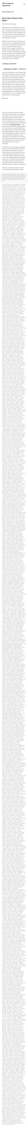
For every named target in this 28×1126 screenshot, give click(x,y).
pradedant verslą (11, 989)
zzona (11, 846)
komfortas (10, 396)
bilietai (22, 863)
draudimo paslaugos (11, 779)
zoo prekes (4, 609)
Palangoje (4, 928)
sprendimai (4, 472)
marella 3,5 (4, 608)
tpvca (11, 383)
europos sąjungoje (20, 739)
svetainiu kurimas (11, 512)
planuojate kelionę (19, 705)
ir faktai (13, 758)
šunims (17, 330)
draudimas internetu (6, 382)
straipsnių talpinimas (14, 429)
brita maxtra (4, 606)
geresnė (4, 948)
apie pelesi (13, 514)
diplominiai (7, 963)
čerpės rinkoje (17, 763)
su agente (9, 453)
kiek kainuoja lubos (16, 308)
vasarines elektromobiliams (8, 496)
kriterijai (4, 441)
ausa (10, 861)
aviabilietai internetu (18, 922)
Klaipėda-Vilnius (17, 434)
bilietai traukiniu (5, 865)
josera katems (17, 321)
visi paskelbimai (10, 903)
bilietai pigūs (13, 866)
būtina (17, 439)
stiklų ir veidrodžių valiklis (7, 721)
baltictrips (4, 859)
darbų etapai (4, 966)
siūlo (8, 358)
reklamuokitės (5, 893)
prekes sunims (5, 342)
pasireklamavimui (9, 881)
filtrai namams (15, 199)
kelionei (19, 376)
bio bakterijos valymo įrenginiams (12, 982)
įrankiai (9, 986)
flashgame (5, 849)
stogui (22, 398)
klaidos (14, 377)
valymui (9, 413)
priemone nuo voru (14, 247)
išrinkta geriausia (10, 457)
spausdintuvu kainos (18, 634)
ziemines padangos (19, 540)
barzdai (9, 435)
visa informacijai (8, 894)
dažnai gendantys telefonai (17, 264)
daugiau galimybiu (14, 508)
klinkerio (15, 400)
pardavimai (18, 395)
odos (11, 451)
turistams (19, 929)
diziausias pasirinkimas (7, 494)
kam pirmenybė (22, 696)
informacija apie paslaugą (7, 674)
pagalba (3, 737)
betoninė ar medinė (9, 727)
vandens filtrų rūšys (6, 214)
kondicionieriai (5, 858)
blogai (24, 916)
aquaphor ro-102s (6, 234)
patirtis (11, 731)
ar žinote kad (15, 468)
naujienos (9, 334)
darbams (22, 437)
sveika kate (13, 312)
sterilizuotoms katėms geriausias (17, 263)
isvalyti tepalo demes (11, 533)
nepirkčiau (16, 404)
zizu (15, 905)
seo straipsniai (15, 923)
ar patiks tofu (22, 332)
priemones (10, 421)
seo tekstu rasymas (6, 513)
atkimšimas (12, 752)
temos (3, 963)
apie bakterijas (9, 363)
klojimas (4, 402)
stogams (21, 997)
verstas (16, 399)
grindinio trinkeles (19, 680)
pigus (16, 775)
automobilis (4, 980)
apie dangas (12, 402)
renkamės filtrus (8, 350)
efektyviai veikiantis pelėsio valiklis (18, 273)
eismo (24, 446)
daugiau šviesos (5, 403)
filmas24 (17, 846)
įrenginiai (8, 369)
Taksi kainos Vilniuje (10, 69)
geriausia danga (17, 732)
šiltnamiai (15, 595)
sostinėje (17, 918)
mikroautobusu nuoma (16, 782)
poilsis (5, 919)
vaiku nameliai (18, 617)
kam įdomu (14, 880)
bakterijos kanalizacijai (19, 293)
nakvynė (10, 938)
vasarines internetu (11, 485)
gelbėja (23, 434)
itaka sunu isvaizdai (19, 571)
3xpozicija (4, 850)
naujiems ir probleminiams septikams (13, 659)
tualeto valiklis (10, 634)
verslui (8, 990)
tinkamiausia (8, 770)
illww (16, 853)
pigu (21, 933)
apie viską (23, 875)
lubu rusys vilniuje (7, 310)
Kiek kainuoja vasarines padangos (9, 547)
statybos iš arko (22, 673)
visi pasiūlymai (19, 892)
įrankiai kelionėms (7, 900)
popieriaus (22, 450)
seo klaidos (4, 509)
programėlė (10, 776)
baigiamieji (15, 962)
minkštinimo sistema (12, 189)
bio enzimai (18, 687)
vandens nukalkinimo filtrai (17, 219)
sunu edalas (22, 320)
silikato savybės (11, 473)
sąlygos (11, 358)
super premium (9, 320)
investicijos (4, 442)
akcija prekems (13, 579)
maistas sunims (12, 596)
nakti (11, 928)
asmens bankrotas (12, 739)
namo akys (10, 390)
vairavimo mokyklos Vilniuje (8, 945)
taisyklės (19, 890)
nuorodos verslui (16, 455)
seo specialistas (21, 505)
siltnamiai (20, 310)
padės (18, 425)
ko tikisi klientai (12, 670)
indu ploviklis (11, 638)
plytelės (21, 469)
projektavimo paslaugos (7, 972)
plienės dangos (5, 998)
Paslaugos (14, 174)
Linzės (24, 613)
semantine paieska (6, 508)
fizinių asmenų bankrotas (18, 845)
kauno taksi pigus (12, 175)
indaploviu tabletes (11, 687)
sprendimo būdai (20, 361)
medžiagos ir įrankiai (15, 437)
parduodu (15, 446)
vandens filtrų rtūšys (15, 206)
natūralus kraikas (10, 605)
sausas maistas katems (17, 325)
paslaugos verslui (16, 879)
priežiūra (14, 395)
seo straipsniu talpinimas (13, 252)
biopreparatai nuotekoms (7, 622)
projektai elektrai (16, 975)
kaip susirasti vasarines (19, 503)
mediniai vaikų (21, 610)
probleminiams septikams (20, 665)
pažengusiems (10, 959)
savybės (10, 446)
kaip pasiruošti (10, 699)
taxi (3, 778)
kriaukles (21, 290)
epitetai (15, 704)
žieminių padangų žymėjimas (13, 185)
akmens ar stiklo (12, 466)
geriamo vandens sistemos (14, 220)
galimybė (5, 390)
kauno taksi (6, 175)
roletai (9, 931)
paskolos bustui (17, 552)
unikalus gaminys (10, 749)
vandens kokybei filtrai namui (11, 205)
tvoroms (21, 727)
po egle (21, 403)
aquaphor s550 (8, 242)
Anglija (19, 909)
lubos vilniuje (14, 310)
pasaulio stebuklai (10, 854)
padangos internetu (16, 483)
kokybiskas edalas (19, 339)
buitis (20, 291)
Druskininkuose (16, 953)
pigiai (19, 446)
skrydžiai (22, 429)
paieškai (9, 888)
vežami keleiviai (6, 693)
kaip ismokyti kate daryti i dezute (13, 343)
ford (24, 898)
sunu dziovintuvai (14, 324)
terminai (13, 391)
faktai (23, 732)
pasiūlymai (20, 373)
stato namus (5, 678)
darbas (7, 957)
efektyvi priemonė (9, 750)
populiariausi (13, 372)
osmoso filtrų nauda (12, 192)
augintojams (20, 351)
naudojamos (16, 415)
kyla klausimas (18, 752)
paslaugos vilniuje (21, 656)
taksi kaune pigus (21, 178)
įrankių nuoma (18, 684)
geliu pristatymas (21, 639)
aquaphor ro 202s (5, 245)
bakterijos (14, 361)
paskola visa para (5, 518)
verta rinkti (4, 435)
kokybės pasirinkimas (11, 709)
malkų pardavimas (20, 669)
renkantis (21, 404)
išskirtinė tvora (5, 723)
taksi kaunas (10, 178)
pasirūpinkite (16, 396)
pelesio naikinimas (10, 626)
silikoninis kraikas (14, 326)
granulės (17, 945)
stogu (8, 928)
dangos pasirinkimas (12, 713)
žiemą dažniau (17, 756)
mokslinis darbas (18, 957)
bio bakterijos (10, 365)
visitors (6, 922)
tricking (24, 846)
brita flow (18, 608)
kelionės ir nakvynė (15, 459)
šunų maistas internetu (20, 940)
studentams (21, 963)
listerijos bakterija (9, 298)
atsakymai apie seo (20, 509)
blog (24, 907)
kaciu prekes (11, 941)
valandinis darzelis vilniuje (7, 321)
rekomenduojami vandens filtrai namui (17, 207)
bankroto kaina (18, 741)
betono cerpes (5, 680)
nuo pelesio (20, 649)
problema (21, 358)
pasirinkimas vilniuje (14, 303)
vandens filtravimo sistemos (18, 197)
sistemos (23, 915)
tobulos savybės (21, 766)
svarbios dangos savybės (17, 476)
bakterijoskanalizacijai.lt (16, 643)
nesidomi (4, 376)
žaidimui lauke (10, 610)
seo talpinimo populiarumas (17, 481)
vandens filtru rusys (6, 233)
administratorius (12, 747)
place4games (15, 848)
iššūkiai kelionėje (18, 692)
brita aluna (14, 606)
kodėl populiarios (13, 697)
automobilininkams (6, 889)
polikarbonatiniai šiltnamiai (14, 346)
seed (14, 846)
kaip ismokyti (20, 578)
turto (7, 380)
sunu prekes (5, 941)
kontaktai (21, 333)
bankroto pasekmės (16, 735)
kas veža (12, 693)
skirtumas (17, 950)
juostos (10, 858)
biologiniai (4, 370)
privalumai (4, 404)
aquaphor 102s (21, 243)
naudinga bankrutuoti (12, 745)
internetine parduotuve (7, 184)
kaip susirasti (8, 456)
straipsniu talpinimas (12, 919)
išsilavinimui (22, 964)
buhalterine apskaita (6, 302)
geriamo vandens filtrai (12, 225)
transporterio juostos (10, 862)
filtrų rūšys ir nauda (21, 189)
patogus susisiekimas (6, 708)
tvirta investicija (10, 728)
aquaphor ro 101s (13, 243)
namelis (4, 616)
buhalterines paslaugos (12, 656)
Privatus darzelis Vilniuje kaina (14, 284)
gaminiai (20, 399)
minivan (4, 854)
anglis (7, 670)
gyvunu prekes (5, 332)
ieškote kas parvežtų (6, 695)
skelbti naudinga (19, 736)
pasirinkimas (5, 396)
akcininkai (21, 849)
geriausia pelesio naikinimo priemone (10, 516)
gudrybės (23, 951)
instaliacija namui (6, 970)
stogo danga (11, 680)
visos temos (5, 892)
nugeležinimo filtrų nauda (7, 215)
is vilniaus (18, 779)
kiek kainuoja (10, 658)
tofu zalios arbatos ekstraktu (12, 313)
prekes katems (22, 341)
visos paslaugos (18, 903)
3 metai (21, 737)
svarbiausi (16, 358)
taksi (25, 775)
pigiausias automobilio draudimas (13, 691)
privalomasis (4, 387)
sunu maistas (16, 320)
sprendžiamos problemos (12, 360)
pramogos (14, 949)
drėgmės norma (14, 465)
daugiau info (9, 373)
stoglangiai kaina (21, 944)
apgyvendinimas (11, 918)
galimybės (21, 374)
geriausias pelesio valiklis (8, 276)
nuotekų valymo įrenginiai (13, 418)
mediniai (16, 394)
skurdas (13, 849)
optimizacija (18, 984)
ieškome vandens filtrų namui (8, 203)
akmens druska (21, 521)
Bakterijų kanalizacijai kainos (11, 286)
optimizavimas (6, 910)
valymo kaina (19, 413)
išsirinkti (9, 395)
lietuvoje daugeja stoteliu (18, 267)
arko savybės (18, 472)
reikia (12, 415)
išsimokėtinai (8, 920)
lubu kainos (23, 308)
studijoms (21, 959)
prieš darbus (10, 822)
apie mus (4, 334)
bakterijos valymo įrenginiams (9, 984)
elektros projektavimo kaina (8, 977)
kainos (18, 370)
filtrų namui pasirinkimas (7, 198)
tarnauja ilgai (12, 730)
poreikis (23, 994)
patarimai (4, 358)
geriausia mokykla (16, 456)
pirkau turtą (9, 455)
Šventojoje (14, 929)
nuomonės (19, 884)
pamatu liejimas (22, 677)
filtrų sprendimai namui (19, 202)
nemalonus (4, 368)
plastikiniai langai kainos (7, 944)
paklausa (15, 938)
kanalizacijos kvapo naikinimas (15, 678)
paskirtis (19, 411)
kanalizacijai (5, 355)
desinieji (18, 850)
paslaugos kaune (5, 774)
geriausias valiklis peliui (16, 272)
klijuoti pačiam (5, 466)
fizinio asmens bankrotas (7, 734)
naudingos (4, 409)
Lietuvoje (18, 989)
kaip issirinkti (5, 346)
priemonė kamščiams (6, 715)
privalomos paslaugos (6, 386)
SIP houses (15, 290)
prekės (8, 459)
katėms (21, 330)
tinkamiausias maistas (17, 350)
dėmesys (19, 769)
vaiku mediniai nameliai (12, 616)
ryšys (18, 377)
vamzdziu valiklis (20, 718)
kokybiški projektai (17, 968)
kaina (22, 359)
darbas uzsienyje (12, 780)
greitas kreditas (18, 526)
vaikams (23, 291)
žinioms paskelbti (18, 887)
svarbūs (11, 912)
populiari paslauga (14, 706)
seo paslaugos (10, 460)
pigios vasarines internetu (15, 499)
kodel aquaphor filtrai (14, 237)
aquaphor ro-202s (8, 240)
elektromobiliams (5, 316)
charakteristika (9, 400)
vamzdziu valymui (10, 665)
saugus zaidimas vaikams (7, 294)
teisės (24, 876)
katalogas (13, 875)
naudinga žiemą (16, 390)
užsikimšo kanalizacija (10, 759)
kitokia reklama (15, 897)
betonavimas (4, 448)
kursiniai (16, 964)
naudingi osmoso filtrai (16, 195)
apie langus (7, 874)
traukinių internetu (6, 866)
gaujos (22, 452)
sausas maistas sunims (16, 564)
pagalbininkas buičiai (17, 714)
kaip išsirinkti (21, 400)
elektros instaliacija (16, 931)
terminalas (11, 957)
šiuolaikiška (9, 988)
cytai (17, 849)
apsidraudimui (10, 872)
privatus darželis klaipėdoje (16, 648)
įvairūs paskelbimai (6, 876)
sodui (18, 594)
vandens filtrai (5, 220)
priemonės (4, 360)
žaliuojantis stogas (6, 474)
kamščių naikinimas (6, 753)
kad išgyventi (11, 893)
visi (9, 438)
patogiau (8, 705)
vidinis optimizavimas (20, 523)
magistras (4, 964)
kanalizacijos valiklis (7, 923)
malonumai (7, 464)
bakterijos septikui (15, 654)
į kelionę (14, 890)
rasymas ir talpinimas (6, 483)
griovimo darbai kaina (12, 639)
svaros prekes (11, 778)
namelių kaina (5, 612)
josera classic (23, 275)
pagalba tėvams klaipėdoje (12, 644)
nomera (22, 850)
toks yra (21, 771)
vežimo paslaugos (21, 435)
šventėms (13, 433)
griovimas (16, 629)
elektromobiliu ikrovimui (7, 552)
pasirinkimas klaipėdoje (7, 647)
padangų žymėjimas (17, 184)
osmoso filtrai (8, 188)
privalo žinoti (18, 761)
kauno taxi (19, 175)
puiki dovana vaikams (13, 256)
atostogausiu (17, 854)
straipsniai (8, 352)
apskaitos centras (19, 855)
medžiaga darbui (11, 966)
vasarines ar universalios (17, 482)
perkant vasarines (18, 501)
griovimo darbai (5, 679)
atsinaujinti (17, 463)
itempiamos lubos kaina (15, 307)
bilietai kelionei (17, 883)
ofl (20, 846)
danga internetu (5, 469)
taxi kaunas (4, 179)
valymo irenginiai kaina (15, 651)
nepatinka (8, 359)
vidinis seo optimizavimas (7, 278)
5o (4, 846)
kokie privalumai (5, 731)
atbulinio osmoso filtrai (13, 221)
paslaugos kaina (15, 924)
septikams (4, 634)
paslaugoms (16, 902)
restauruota (11, 463)
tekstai (8, 875)
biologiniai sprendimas (18, 754)
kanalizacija (13, 359)
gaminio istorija (21, 713)
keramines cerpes (12, 669)
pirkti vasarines (21, 492)
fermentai (10, 411)
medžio (14, 451)
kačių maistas (12, 940)
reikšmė (24, 958)
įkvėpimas (4, 988)
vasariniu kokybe (6, 488)
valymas (16, 417)
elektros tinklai (5, 973)
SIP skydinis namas (17, 288)
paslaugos (22, 459)
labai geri (14, 914)
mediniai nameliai (22, 614)
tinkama (21, 396)
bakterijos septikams (6, 667)
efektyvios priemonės (6, 361)
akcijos (15, 378)
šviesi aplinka (22, 394)
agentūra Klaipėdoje (16, 453)
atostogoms (5, 378)
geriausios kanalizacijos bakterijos (9, 300)
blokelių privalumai (20, 730)
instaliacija (20, 973)
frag (3, 922)
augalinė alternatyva (7, 333)
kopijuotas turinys (6, 511)
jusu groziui (19, 858)
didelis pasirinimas (13, 766)
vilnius (22, 776)
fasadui (16, 473)
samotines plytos (13, 679)
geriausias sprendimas (10, 712)
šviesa (9, 391)
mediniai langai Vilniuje (20, 941)
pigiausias (10, 772)
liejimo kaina (5, 438)
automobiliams (11, 877)
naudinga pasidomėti (9, 767)
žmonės (8, 426)
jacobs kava (9, 859)
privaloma (9, 960)
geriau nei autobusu (13, 696)
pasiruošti (14, 425)
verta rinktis (14, 710)
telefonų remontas (20, 249)
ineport (14, 850)
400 (10, 452)
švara (24, 365)
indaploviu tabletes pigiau (14, 717)
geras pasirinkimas (10, 761)
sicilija (16, 520)
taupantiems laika (18, 486)
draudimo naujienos (11, 428)
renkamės (11, 367)
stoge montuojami (22, 389)
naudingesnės (5, 417)
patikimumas (10, 636)
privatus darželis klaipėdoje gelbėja (12, 645)
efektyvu (4, 416)
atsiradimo (8, 932)
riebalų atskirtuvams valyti (17, 770)
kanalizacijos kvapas (11, 591)
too (2, 846)
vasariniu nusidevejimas (12, 500)
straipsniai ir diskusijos (7, 879)
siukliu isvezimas (10, 621)
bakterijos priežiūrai (15, 667)
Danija (24, 905)
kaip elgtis (8, 737)
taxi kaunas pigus (10, 179)
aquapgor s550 (14, 234)
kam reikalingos (20, 911)
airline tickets (5, 861)
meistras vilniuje (14, 319)
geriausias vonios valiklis (7, 265)
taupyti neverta (18, 767)
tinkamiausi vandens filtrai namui (13, 201)
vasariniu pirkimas (6, 487)
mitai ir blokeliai (13, 470)
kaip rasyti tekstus (11, 509)
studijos (10, 962)
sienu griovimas (14, 635)
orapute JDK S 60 (17, 636)
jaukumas (12, 406)
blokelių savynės (14, 474)
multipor (4, 682)
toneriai (11, 631)
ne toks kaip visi (12, 718)
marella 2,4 (19, 606)
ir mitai (9, 758)
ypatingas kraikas (5, 579)
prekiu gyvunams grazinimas (13, 315)
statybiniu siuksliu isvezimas (16, 652)
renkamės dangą (13, 769)
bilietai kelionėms (6, 868)
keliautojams (10, 902)
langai (12, 394)
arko (16, 682)
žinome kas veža (17, 699)
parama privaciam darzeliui (17, 302)
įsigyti (8, 402)
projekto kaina (16, 972)
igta (11, 848)
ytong (8, 682)
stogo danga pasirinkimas (17, 625)
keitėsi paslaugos (15, 771)
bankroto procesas (14, 744)
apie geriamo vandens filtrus (17, 193)
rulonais (17, 724)
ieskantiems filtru (19, 352)
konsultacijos (21, 900)
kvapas (15, 367)
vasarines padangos (11, 540)
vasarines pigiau (22, 487)
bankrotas (9, 735)
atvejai (23, 391)
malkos (3, 670)
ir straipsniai (8, 880)
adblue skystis (20, 300)
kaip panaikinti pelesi (10, 627)
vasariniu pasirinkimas (14, 491)
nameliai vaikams (12, 612)
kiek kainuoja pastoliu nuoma (16, 675)
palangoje (4, 863)
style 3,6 (13, 608)
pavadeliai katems (6, 341)
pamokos (22, 989)
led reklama (10, 348)
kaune (3, 771)
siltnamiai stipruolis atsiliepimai (17, 295)
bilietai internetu (18, 865)
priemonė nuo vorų (12, 249)
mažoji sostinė (13, 774)
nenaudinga (13, 438)
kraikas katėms (19, 600)
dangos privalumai (9, 732)
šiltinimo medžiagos (11, 671)
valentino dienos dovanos (15, 641)
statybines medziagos (12, 683)
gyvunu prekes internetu (8, 335)
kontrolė (8, 385)
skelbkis (9, 887)
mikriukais (21, 706)
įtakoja (14, 403)
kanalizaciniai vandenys (7, 661)
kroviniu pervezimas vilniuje (8, 853)
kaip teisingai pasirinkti (12, 702)
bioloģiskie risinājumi (17, 299)
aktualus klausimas (15, 753)
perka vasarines (5, 491)
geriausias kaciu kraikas (20, 259)
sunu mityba (9, 337)
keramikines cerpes (21, 679)
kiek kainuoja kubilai (6, 264)
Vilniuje (15, 909)
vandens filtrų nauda (10, 212)
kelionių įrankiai (16, 894)
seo (19, 635)
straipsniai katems (6, 312)
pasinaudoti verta (12, 743)
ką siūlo (20, 772)
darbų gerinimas (11, 448)
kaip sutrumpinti (10, 692)
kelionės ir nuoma (9, 434)
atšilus (8, 376)
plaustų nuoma (18, 457)
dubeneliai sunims (6, 324)
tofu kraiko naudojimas (14, 332)
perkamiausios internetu (16, 601)
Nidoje (3, 937)
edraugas (22, 918)
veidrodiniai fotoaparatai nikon (8, 522)
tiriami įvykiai (18, 385)
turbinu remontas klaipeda (18, 311)
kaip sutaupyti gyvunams (7, 565)
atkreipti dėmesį (5, 697)
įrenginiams (19, 408)
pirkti (19, 393)
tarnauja (14, 411)
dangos (12, 399)
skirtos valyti (15, 422)
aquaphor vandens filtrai (12, 223)
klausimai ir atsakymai (19, 387)
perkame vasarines (14, 504)
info (22, 328)
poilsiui (23, 929)
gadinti (13, 413)
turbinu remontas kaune (7, 311)
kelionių (4, 383)
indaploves (20, 689)
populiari (22, 402)
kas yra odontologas (19, 605)
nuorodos (14, 334)
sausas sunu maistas (16, 328)
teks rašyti (24, 960)
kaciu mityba (9, 317)
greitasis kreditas (10, 526)
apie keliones (4, 877)
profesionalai (5, 446)
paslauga (10, 377)
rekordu (8, 447)
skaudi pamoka (5, 747)
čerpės (16, 749)
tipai (12, 369)
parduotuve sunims (6, 479)
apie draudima (19, 877)
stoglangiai (22, 390)
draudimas (9, 420)
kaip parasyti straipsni (6, 507)
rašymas (21, 912)
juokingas (4, 852)
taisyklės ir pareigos (19, 693)
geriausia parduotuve (6, 574)
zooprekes (11, 922)
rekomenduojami (5, 470)
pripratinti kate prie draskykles (17, 530)
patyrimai (17, 893)
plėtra (16, 958)
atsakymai (20, 470)
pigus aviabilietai (6, 848)
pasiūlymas (19, 905)
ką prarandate (11, 701)
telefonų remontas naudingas (8, 259)
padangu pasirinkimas (11, 544)
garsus (20, 852)
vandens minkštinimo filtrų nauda (16, 216)
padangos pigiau (5, 542)
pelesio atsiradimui (20, 514)
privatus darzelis (13, 304)
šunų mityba (20, 599)
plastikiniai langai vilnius (17, 861)
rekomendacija (5, 424)
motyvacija (9, 441)
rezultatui (16, 912)
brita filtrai (19, 604)
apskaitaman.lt (17, 658)
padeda (14, 363)
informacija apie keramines (7, 763)
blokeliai (14, 441)
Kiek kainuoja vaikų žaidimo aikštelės (10, 280)
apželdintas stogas (11, 472)
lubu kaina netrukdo (12, 306)
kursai (20, 876)
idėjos (9, 442)
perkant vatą (16, 469)
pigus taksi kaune (19, 176)
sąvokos (3, 389)
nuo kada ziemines (6, 295)
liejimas (17, 448)
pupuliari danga (5, 769)
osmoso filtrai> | (15, 186)
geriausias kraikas (6, 603)
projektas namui (20, 971)
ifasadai (16, 447)
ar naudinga (5, 463)
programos (4, 658)
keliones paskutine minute (18, 859)
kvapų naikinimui (11, 826)
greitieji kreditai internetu (15, 527)
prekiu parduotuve (11, 339)
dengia (3, 399)
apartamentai (5, 929)
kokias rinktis (14, 715)
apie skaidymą (14, 757)
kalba (9, 906)
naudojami (7, 443)
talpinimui (11, 905)
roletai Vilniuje (5, 942)
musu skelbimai (22, 848)
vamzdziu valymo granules (7, 662)
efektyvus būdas (10, 704)
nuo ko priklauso (21, 704)
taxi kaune (16, 179)
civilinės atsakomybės (14, 381)
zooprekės (20, 603)
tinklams (14, 933)
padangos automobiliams (7, 478)
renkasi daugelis (11, 461)
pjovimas (7, 451)
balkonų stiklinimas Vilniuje (15, 942)
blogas (3, 352)
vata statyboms (22, 473)
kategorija (14, 920)
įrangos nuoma (14, 677)
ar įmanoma (23, 461)
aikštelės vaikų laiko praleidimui (16, 258)
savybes (4, 447)
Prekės (18, 174)
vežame (24, 692)
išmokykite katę (16, 317)
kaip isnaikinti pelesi (10, 517)
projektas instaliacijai (18, 976)
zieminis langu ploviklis (7, 539)
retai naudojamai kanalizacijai (18, 666)
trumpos (9, 911)
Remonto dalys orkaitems (7, 290)
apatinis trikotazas (6, 640)
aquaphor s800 (14, 233)
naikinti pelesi (10, 629)
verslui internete (10, 985)
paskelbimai (20, 872)
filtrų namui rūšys (16, 208)
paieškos (8, 439)
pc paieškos (14, 435)
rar (23, 920)
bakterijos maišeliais (7, 666)
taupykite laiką (21, 745)
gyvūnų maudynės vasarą (11, 599)
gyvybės (22, 382)
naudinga (4, 395)
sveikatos (23, 380)
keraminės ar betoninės (7, 762)
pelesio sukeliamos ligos (20, 517)
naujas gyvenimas (15, 737)
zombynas (20, 920)
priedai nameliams (17, 609)
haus (11, 682)
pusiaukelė (18, 960)
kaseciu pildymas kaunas (7, 632)
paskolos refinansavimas (12, 529)
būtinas (3, 374)
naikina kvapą (10, 754)
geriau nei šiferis (17, 748)
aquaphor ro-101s (22, 233)
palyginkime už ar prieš (7, 714)
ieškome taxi (11, 775)
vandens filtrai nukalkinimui (15, 190)
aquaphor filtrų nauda (14, 229)
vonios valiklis (9, 719)
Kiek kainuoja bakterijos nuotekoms (17, 289)
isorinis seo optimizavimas (17, 277)
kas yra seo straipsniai (18, 276)
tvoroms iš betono (17, 721)
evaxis (9, 849)
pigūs (24, 865)
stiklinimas (22, 866)
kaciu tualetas (9, 325)
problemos (16, 444)
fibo (14, 682)
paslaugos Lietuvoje (11, 657)
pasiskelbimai (10, 883)
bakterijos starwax (10, 688)
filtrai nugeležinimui (6, 186)
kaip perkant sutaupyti (17, 337)
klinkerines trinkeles (19, 621)
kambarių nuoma (14, 954)
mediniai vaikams (5, 613)
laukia (19, 994)
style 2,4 (9, 608)
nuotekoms (16, 365)
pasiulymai (18, 875)
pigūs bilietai (16, 870)
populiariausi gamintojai (12, 505)
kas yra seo (4, 250)
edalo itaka (16, 335)
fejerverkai (4, 588)
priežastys (22, 370)
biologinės (16, 421)
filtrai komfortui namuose (19, 198)
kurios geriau (15, 762)
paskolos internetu (10, 323)
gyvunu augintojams (11, 330)
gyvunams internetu (19, 573)
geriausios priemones (19, 660)
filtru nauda (10, 354)
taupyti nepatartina (22, 765)
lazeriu (7, 452)
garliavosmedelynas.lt (11, 722)
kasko (7, 381)
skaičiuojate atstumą (16, 708)
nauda (20, 365)
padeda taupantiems (20, 383)
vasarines (18, 485)
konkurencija (5, 775)
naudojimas (13, 408)
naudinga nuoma (19, 433)
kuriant (22, 442)
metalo (10, 450)
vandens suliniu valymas (18, 661)
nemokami (19, 914)
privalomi (13, 911)
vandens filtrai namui (6, 199)
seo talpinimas (10, 870)
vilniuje (15, 776)
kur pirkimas (13, 443)
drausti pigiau (9, 374)
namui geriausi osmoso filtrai (15, 211)
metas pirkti (4, 391)
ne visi (8, 415)
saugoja (10, 424)
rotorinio (19, 928)
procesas (18, 700)
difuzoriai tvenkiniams (13, 282)
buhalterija (8, 867)
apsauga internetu (17, 885)
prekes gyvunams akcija (11, 345)
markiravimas (6, 450)
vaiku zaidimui (9, 299)
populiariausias (9, 389)
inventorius (17, 442)
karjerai (13, 960)
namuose (10, 468)
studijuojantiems (14, 963)
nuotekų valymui (12, 356)
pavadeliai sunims (14, 341)
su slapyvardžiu (11, 892)
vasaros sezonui (10, 501)
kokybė (3, 369)
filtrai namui (4, 354)
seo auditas (13, 513)
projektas (22, 972)
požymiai (15, 373)
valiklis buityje (8, 625)
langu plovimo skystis (17, 539)
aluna (9, 606)
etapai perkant (19, 758)
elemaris (23, 608)
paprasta (4, 428)
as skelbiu (12, 852)
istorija (13, 452)
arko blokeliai (20, 722)
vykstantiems (11, 387)
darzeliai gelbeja (5, 303)
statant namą (22, 762)
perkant (11, 469)
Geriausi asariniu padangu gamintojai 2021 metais (13, 548)
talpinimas (10, 378)
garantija (23, 988)
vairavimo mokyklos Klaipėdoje (9, 955)
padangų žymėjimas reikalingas (8, 268)
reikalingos (4, 915)
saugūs (11, 376)
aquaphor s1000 (21, 234)
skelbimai (4, 439)
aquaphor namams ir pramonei (8, 228)
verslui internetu (8, 885)
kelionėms (4, 872)
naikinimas (4, 408)
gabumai (4, 960)
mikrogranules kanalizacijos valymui (11, 663)
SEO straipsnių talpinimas (8, 4)
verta (8, 393)
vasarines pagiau (18, 496)
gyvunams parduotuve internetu (9, 338)
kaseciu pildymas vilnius (19, 631)
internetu (21, 386)
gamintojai (11, 398)
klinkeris (4, 626)
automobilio (22, 381)
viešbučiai (19, 927)
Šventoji (4, 935)
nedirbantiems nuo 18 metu (16, 518)
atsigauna (4, 453)
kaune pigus (15, 772)
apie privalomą (15, 386)
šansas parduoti (14, 889)
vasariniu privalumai (21, 495)
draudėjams (9, 890)
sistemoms (21, 417)
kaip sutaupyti (11, 573)
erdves (12, 447)
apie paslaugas (15, 431)
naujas (21, 979)
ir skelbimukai (11, 896)
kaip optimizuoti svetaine (19, 278)
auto (24, 871)
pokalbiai (24, 890)
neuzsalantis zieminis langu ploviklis (14, 538)
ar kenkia (10, 368)
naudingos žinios (18, 896)
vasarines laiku (13, 492)
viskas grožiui (14, 900)
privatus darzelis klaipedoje (7, 653)
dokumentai (18, 657)
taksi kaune (15, 178)
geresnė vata (4, 468)
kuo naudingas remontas (12, 271)
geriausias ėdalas (13, 351)
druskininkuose (19, 862)
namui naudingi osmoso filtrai (18, 194)
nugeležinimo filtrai (15, 246)
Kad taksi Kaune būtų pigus (12, 19)
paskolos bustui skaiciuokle (15, 316)
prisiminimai (5, 962)
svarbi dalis (18, 391)
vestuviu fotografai (6, 635)
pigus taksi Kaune (15, 124)
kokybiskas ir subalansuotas (8, 575)
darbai (3, 452)
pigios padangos (6, 429)
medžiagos (8, 399)
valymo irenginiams (18, 653)
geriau (8, 437)
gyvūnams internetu (6, 601)
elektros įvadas (20, 980)
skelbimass (9, 850)
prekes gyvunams (15, 329)
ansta (8, 852)
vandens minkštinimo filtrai (17, 214)
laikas (8, 372)
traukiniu (18, 863)
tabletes (3, 719)
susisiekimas (20, 775)
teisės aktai (14, 382)
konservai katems (5, 326)
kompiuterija (17, 898)
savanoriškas (18, 426)
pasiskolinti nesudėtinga (7, 525)
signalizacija (4, 909)
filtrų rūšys (22, 185)
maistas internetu (5, 351)
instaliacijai (9, 968)
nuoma (3, 867)
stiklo (3, 451)
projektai (4, 968)
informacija (20, 369)
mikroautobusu (20, 356)
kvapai (3, 359)
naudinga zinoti (11, 490)
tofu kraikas (8, 564)
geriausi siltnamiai (21, 345)
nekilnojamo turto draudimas (8, 994)
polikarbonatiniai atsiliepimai (13, 347)
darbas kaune (8, 771)
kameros (13, 385)
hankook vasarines (19, 490)
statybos (8, 677)
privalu (4, 959)
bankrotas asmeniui (12, 740)
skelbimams (15, 876)
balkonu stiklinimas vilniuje (18, 857)
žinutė (6, 377)
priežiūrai (21, 360)
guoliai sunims (18, 323)
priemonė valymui (11, 724)
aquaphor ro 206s (14, 245)
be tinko (22, 443)
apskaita (13, 867)
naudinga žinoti (5, 730)
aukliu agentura (5, 651)
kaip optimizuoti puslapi (17, 507)
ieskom (7, 846)
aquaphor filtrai (22, 223)
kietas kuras (8, 686)
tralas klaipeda (14, 619)
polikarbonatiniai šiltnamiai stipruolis (10, 297)
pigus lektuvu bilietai (16, 946)
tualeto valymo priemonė (18, 719)
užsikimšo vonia (5, 752)
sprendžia (22, 415)
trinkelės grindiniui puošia (12, 673)
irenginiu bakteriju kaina (10, 623)
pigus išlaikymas (20, 466)
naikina (18, 359)
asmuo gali (4, 740)
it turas (14, 858)
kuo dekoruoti (10, 444)
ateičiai (8, 995)
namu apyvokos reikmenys (12, 291)
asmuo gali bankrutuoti (10, 736)
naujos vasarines (14, 487)
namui (14, 370)
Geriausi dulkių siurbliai (14, 281)
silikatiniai (4, 473)
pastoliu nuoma (10, 684)
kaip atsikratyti (16, 368)
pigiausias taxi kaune (11, 176)
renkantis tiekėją (5, 706)
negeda (16, 852)
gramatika (13, 995)
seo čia (5, 896)
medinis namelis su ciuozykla (8, 531)
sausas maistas (12, 342)
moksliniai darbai (5, 997)
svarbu (21, 377)
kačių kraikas (12, 600)
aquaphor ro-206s (10, 241)
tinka (3, 377)
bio (2, 367)
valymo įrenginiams (17, 632)
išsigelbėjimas (5, 739)
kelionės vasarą (5, 696)
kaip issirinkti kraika (10, 597)
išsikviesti (19, 774)
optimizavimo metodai (15, 511)
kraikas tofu (8, 328)
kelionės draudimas (13, 380)
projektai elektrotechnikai (16, 970)
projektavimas (5, 933)
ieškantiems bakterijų (6, 654)
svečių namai (5, 953)
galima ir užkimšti (17, 750)
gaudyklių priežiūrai (16, 726)
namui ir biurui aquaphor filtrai (9, 236)
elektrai (19, 967)
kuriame (4, 476)
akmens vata (4, 683)
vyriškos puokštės (12, 355)
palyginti (4, 372)
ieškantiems (19, 372)
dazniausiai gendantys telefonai (8, 260)
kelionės (4, 381)
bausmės (4, 385)
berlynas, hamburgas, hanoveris (18, 695)
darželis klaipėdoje (18, 645)
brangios (23, 426)
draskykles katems (21, 529)
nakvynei (14, 927)
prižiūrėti (24, 411)
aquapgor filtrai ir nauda (10, 230)
